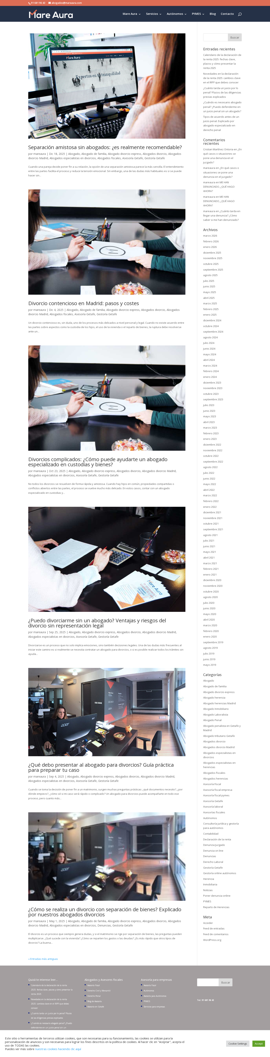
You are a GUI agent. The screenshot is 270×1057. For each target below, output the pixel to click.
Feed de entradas (214, 928)
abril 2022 (209, 490)
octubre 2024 (211, 326)
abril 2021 (209, 557)
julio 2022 (208, 473)
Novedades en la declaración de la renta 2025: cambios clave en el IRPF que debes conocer (222, 78)
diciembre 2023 (212, 382)
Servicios (152, 14)
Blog (213, 14)
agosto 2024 (210, 337)
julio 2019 (208, 653)
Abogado (74, 154)
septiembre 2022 (213, 461)
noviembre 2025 (212, 258)
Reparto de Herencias (216, 907)
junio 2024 (209, 348)
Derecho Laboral (213, 862)
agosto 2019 (210, 648)
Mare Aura (130, 14)
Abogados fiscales (109, 158)
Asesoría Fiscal (212, 784)
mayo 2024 (209, 354)
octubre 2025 (211, 264)
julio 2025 (208, 281)
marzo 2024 (210, 365)
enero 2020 (210, 636)
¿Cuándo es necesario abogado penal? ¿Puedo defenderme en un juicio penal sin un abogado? (222, 107)
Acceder (208, 923)
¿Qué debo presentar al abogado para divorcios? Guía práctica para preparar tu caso (101, 767)
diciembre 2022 (212, 444)
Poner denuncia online (216, 895)
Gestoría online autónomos (219, 873)
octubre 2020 (211, 591)
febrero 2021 (211, 569)
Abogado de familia (93, 154)
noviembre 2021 (212, 518)
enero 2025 (210, 314)
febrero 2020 (211, 631)
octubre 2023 (211, 394)
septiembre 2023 (213, 399)
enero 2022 (210, 507)
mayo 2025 (209, 292)
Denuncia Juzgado (214, 845)
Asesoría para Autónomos (155, 996)
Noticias (208, 890)
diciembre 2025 (212, 252)
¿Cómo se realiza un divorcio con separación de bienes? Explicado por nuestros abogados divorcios (104, 912)
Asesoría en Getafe (95, 1006)
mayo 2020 (209, 614)
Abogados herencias (215, 778)
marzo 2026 (210, 235)
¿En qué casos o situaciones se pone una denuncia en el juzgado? (221, 172)
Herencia (208, 879)
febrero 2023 (211, 433)
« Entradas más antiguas (43, 959)
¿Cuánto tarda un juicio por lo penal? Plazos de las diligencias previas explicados (222, 92)
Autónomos (175, 14)
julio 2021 (208, 540)
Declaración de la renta (217, 839)
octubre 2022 (211, 456)
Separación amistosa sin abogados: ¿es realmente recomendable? (105, 147)
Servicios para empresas (154, 1006)
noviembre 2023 (212, 388)
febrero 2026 (211, 241)
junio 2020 (209, 608)
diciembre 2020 (212, 580)
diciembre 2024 (212, 320)
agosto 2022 (210, 467)
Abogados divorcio (155, 154)
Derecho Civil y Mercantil (98, 990)
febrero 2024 (211, 371)
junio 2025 (209, 286)
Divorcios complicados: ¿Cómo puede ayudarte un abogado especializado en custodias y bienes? (97, 462)
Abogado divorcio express (124, 154)
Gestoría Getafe (154, 158)
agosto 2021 (210, 535)
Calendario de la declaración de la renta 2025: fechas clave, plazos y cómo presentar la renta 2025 (52, 989)
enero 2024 (210, 377)
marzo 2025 (210, 303)
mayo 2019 (209, 665)
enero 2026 (210, 247)
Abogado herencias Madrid (219, 703)
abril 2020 (209, 619)
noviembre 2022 (212, 450)
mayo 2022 (209, 484)
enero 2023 (210, 439)
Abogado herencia (214, 697)
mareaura (39, 154)
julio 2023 (208, 405)
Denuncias (104, 925)
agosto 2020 (210, 597)
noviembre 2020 (212, 586)
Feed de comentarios (215, 934)
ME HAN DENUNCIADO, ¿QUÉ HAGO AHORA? (219, 187)
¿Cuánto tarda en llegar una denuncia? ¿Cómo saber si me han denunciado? (221, 215)
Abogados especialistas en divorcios (73, 158)
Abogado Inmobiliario (216, 709)
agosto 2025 (210, 275)
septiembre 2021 (213, 529)
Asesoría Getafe (132, 158)
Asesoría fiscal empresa (217, 790)
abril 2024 (209, 360)
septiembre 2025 (213, 269)
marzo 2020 (210, 625)
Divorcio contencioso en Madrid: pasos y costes (83, 303)
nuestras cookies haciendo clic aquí (58, 1049)
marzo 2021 (210, 563)
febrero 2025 (211, 309)
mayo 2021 (209, 552)
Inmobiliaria (210, 884)
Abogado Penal (212, 720)
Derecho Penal (94, 996)
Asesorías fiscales (214, 812)
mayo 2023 (209, 416)
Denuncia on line (213, 850)
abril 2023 (209, 422)
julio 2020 (208, 603)
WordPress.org (212, 940)
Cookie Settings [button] (237, 1043)
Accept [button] (259, 1043)
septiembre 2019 (213, 642)
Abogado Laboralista (215, 714)
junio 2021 (209, 546)
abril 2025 (209, 298)
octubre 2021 (211, 523)
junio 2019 (209, 659)
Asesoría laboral (213, 806)
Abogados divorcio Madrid (159, 471)
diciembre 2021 (212, 512)
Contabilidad (210, 833)
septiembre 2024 (213, 331)
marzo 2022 (210, 495)
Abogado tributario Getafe (219, 736)
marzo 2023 (210, 427)
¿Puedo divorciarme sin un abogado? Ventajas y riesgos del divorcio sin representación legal (97, 623)
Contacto (227, 14)
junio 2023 (209, 411)
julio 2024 (208, 343)
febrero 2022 (211, 501)
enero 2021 (210, 574)
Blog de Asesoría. (94, 1001)
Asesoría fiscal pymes (216, 795)
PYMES (196, 14)
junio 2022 (209, 478)
